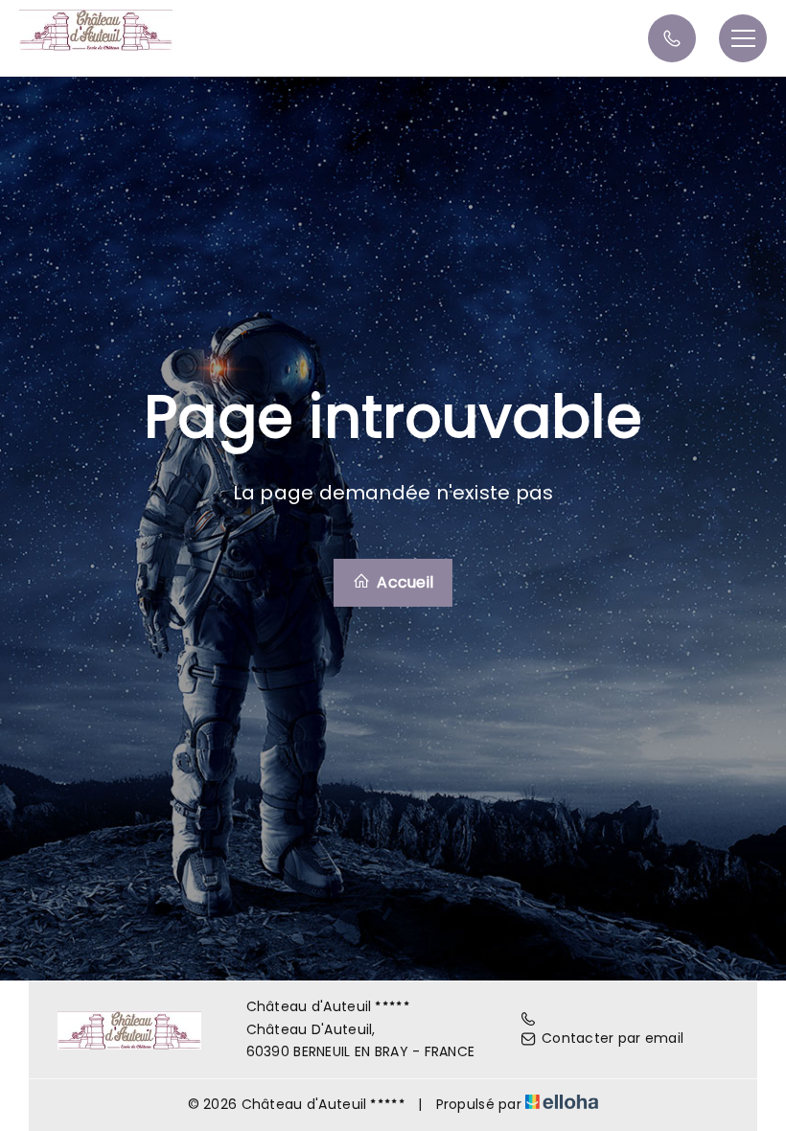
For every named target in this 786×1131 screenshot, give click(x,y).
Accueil (403, 582)
